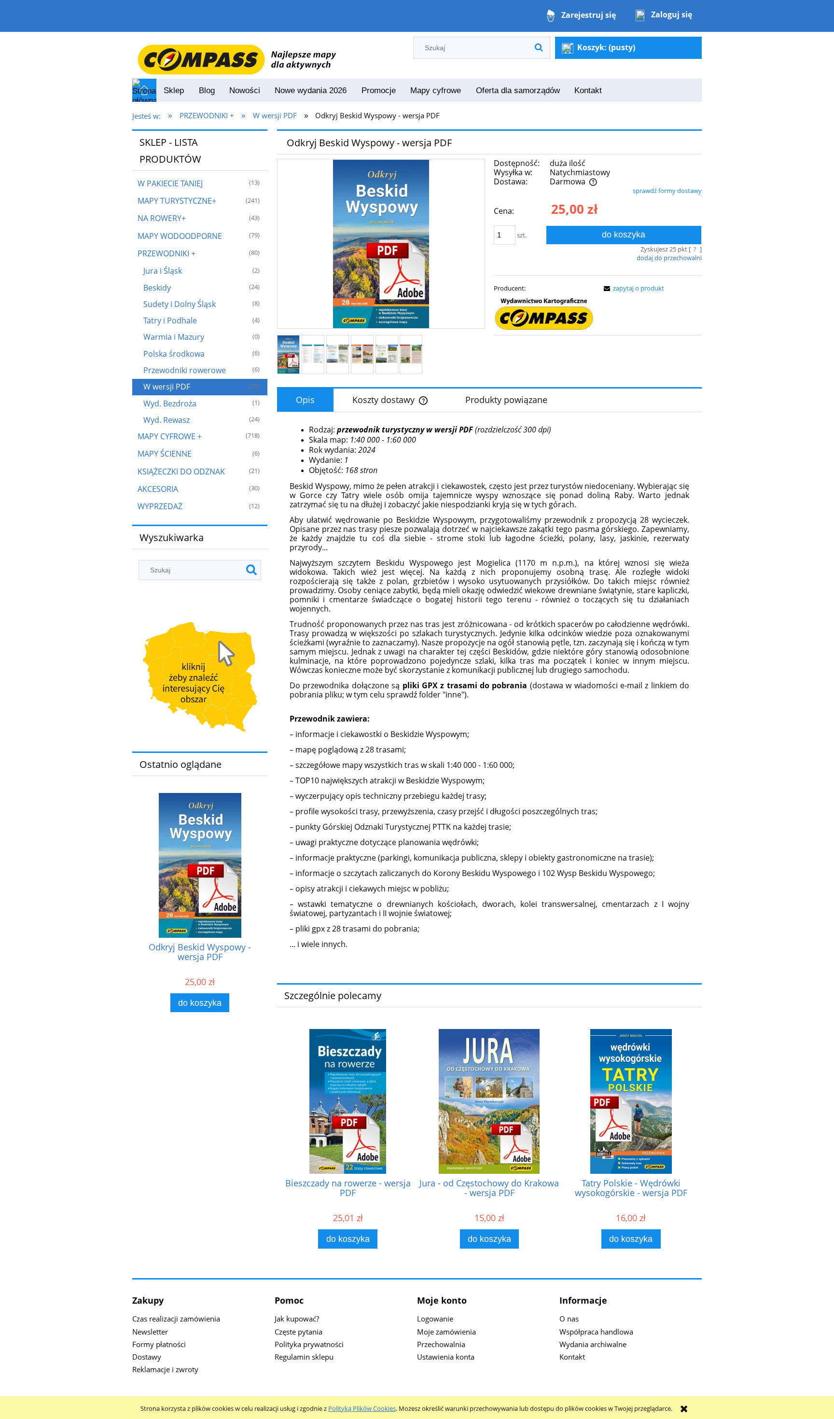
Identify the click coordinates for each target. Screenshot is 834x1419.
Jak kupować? (297, 1318)
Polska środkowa (174, 353)
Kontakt (572, 1357)
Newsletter (150, 1331)
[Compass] (544, 314)
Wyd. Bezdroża (169, 403)
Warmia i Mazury (173, 337)
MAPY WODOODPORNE (180, 236)
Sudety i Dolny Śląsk (179, 304)
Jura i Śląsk (162, 270)
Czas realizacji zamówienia (176, 1318)
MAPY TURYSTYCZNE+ (177, 200)
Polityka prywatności (309, 1344)
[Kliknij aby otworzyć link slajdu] (199, 678)
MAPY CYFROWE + (170, 436)
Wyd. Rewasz (166, 420)
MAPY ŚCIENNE (165, 453)
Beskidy (157, 287)
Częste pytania (298, 1331)
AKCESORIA (158, 489)
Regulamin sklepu (304, 1357)
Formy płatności (159, 1344)
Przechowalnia (441, 1344)
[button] (632, 288)
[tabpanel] (489, 694)
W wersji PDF (166, 386)
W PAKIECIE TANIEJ (170, 183)
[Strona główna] (236, 54)
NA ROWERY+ (162, 218)
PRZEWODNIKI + (166, 253)
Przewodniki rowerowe (184, 370)
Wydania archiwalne (592, 1344)
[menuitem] (173, 91)
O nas (569, 1318)
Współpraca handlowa (596, 1331)
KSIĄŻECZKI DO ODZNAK (181, 471)
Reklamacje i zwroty (165, 1369)
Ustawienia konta (445, 1357)
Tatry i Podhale (170, 320)
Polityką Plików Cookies (362, 1408)
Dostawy (146, 1357)
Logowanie (435, 1318)
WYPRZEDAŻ (160, 506)
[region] (199, 678)
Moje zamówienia (446, 1331)
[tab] (305, 400)
